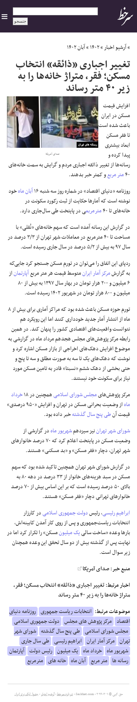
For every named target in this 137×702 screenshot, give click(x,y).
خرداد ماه (92, 651)
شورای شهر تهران (113, 431)
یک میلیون (69, 532)
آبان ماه (25, 191)
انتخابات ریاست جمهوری (66, 611)
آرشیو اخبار (115, 47)
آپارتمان (21, 273)
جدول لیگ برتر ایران (26, 694)
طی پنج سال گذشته (91, 414)
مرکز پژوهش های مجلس (88, 621)
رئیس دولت (40, 651)
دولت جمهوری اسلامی (65, 513)
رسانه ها (120, 661)
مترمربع (94, 211)
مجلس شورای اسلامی (75, 395)
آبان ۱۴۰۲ (76, 47)
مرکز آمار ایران (96, 273)
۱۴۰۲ (94, 47)
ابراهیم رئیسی (116, 513)
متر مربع (115, 175)
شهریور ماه (61, 431)
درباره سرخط (65, 694)
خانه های (57, 661)
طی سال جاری (35, 641)
